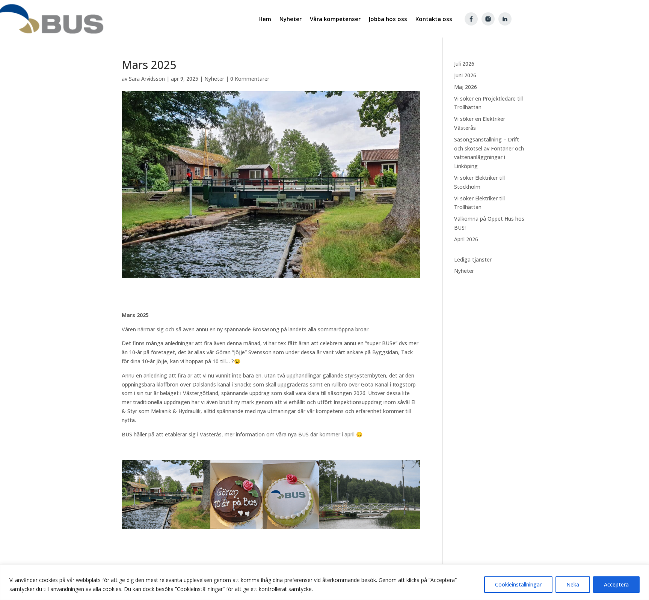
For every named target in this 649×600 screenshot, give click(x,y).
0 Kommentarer (249, 78)
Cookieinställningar (518, 584)
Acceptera (616, 584)
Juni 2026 (465, 75)
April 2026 (466, 239)
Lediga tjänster (473, 259)
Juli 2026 (464, 63)
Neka (572, 584)
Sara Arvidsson (147, 78)
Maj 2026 (465, 86)
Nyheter (214, 78)
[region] (324, 582)
